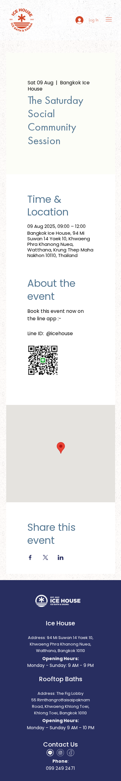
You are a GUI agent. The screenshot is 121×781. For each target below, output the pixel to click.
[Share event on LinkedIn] (61, 557)
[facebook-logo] (70, 752)
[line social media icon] (50, 752)
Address (46, 693)
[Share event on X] (45, 557)
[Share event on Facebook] (30, 557)
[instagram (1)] (60, 752)
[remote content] (60, 361)
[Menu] (108, 19)
